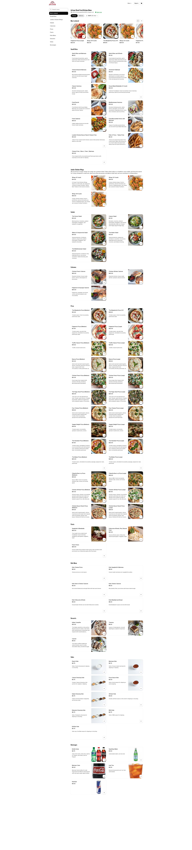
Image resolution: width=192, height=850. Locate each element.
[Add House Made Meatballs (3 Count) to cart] (141, 97)
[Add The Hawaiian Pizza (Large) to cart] (141, 452)
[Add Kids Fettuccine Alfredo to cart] (104, 611)
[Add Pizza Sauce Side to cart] (141, 688)
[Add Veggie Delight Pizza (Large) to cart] (141, 435)
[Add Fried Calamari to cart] (104, 129)
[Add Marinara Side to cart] (141, 672)
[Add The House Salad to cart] (104, 227)
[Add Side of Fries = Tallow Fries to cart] (141, 146)
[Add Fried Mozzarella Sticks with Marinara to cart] (141, 129)
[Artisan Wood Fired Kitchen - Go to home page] (52, 3)
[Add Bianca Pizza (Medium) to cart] (104, 370)
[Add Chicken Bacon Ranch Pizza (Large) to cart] (141, 517)
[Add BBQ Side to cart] (141, 721)
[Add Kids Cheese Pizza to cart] (104, 578)
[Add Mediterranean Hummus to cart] (141, 113)
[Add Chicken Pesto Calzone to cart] (104, 282)
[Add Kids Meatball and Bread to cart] (141, 611)
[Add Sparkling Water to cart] (141, 760)
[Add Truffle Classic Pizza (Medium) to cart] (104, 354)
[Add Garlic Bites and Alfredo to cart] (141, 64)
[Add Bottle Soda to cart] (104, 760)
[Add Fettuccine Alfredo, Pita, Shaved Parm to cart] (141, 539)
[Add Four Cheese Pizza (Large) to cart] (141, 419)
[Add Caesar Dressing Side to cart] (104, 688)
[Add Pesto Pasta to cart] (104, 556)
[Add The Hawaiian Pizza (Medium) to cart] (104, 452)
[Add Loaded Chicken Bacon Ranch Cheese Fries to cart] (104, 146)
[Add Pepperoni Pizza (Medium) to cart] (104, 337)
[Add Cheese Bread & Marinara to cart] (104, 81)
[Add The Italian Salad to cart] (141, 243)
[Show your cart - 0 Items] (141, 3)
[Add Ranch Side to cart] (104, 672)
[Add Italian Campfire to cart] (104, 633)
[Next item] (141, 20)
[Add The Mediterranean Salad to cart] (104, 260)
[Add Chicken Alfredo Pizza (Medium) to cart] (104, 500)
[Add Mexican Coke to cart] (104, 776)
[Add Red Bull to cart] (104, 792)
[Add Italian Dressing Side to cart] (104, 705)
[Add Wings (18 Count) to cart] (100, 36)
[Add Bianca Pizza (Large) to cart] (141, 370)
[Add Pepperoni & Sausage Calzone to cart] (104, 299)
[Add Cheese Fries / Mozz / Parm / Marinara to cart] (104, 162)
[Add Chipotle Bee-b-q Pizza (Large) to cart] (141, 484)
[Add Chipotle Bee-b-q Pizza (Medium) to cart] (104, 484)
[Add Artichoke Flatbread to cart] (141, 81)
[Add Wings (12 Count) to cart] (132, 36)
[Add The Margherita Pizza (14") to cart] (116, 36)
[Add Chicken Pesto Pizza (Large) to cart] (141, 386)
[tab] (74, 15)
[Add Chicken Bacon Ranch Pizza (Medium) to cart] (104, 517)
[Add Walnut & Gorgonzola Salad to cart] (104, 243)
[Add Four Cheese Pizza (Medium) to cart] (104, 419)
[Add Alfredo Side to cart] (141, 705)
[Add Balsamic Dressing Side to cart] (104, 721)
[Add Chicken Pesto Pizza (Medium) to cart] (104, 386)
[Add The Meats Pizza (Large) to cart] (141, 468)
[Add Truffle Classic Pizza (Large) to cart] (141, 354)
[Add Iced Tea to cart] (141, 776)
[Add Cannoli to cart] (104, 650)
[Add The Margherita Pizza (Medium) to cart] (104, 321)
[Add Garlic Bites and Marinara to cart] (104, 64)
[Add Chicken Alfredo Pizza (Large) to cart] (141, 500)
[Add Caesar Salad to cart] (141, 227)
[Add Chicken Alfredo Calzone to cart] (141, 282)
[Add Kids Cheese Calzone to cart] (141, 594)
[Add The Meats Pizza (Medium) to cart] (104, 468)
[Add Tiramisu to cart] (141, 633)
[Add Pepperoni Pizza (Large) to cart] (84, 36)
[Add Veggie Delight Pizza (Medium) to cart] (104, 435)
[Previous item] (137, 20)
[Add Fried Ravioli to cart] (104, 113)
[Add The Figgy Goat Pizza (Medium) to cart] (104, 403)
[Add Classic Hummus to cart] (104, 97)
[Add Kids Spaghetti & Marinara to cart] (141, 578)
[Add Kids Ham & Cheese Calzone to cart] (104, 594)
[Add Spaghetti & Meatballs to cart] (104, 539)
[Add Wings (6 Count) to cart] (104, 188)
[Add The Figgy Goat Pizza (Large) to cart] (141, 403)
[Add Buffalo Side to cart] (104, 737)
